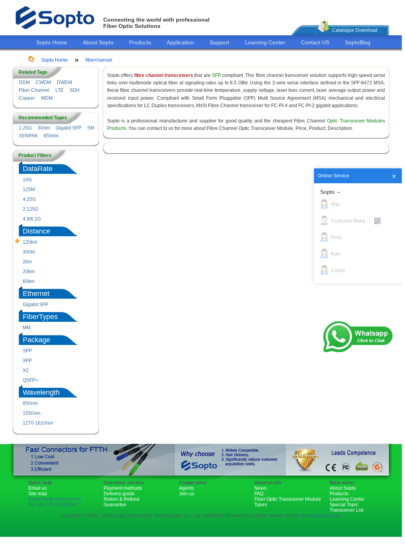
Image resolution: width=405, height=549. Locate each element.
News (260, 488)
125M (29, 189)
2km (27, 261)
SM (90, 128)
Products (140, 42)
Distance (36, 231)
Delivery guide (119, 493)
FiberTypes (40, 317)
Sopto (327, 192)
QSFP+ (30, 380)
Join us (186, 493)
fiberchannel (99, 60)
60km (29, 281)
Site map (37, 493)
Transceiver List (346, 510)
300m (44, 128)
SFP (27, 351)
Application (180, 42)
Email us (37, 488)
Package (36, 340)
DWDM (64, 82)
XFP (27, 360)
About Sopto (98, 42)
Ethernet (36, 293)
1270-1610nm (38, 423)
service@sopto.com (320, 515)
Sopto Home (51, 42)
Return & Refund (121, 499)
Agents (186, 488)
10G (27, 179)
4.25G (29, 199)
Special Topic (344, 504)
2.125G (30, 209)
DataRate (38, 169)
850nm (51, 136)
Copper (27, 98)
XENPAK (28, 136)
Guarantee (115, 504)
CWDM (43, 82)
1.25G (25, 128)
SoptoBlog (357, 42)
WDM (47, 98)
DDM (24, 82)
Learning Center (265, 42)
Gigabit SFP (68, 128)
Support (219, 42)
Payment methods (123, 488)
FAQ (258, 493)
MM (27, 327)
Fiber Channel (34, 90)
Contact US (315, 42)
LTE (59, 90)
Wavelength (41, 392)
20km (29, 271)
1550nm (31, 413)
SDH (74, 90)
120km (30, 242)
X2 (26, 370)
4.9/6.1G (32, 219)
